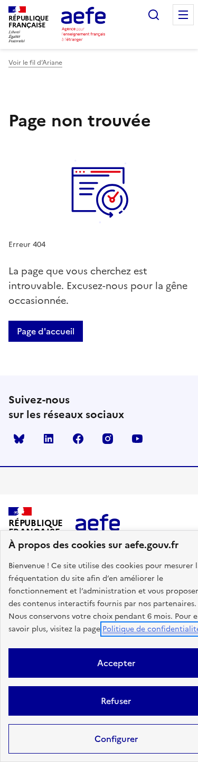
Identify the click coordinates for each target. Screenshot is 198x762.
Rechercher (153, 14)
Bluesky (19, 438)
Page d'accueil (45, 331)
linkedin (48, 438)
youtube (137, 438)
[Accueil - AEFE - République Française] (83, 24)
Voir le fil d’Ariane (35, 62)
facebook (78, 438)
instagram (107, 438)
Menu (183, 14)
